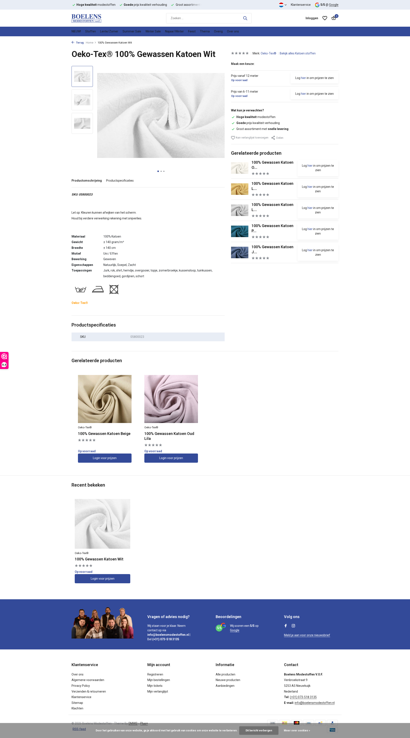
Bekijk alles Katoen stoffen (298, 53)
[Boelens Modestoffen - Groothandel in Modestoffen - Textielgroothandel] (93, 18)
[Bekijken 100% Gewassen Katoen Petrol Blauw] (240, 231)
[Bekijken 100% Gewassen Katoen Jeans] (239, 252)
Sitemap (77, 702)
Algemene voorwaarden (88, 680)
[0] (332, 18)
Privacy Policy (81, 685)
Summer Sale (132, 31)
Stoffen (90, 31)
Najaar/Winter (174, 31)
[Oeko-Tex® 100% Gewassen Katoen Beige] (105, 399)
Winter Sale (153, 31)
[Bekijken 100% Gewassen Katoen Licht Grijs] (239, 210)
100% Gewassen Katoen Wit (99, 559)
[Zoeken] (245, 18)
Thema (205, 31)
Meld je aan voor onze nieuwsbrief (307, 635)
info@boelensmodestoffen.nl (315, 702)
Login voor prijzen (105, 458)
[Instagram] (293, 626)
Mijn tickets (155, 685)
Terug (79, 42)
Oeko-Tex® (269, 53)
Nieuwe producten (228, 680)
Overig (218, 31)
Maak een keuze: (243, 64)
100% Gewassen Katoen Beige (104, 433)
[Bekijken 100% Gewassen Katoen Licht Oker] (239, 189)
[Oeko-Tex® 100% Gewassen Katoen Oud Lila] (171, 399)
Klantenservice (301, 4)
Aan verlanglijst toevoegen (251, 137)
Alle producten (225, 674)
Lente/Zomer (109, 31)
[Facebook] (285, 626)
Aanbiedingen (225, 685)
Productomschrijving (87, 180)
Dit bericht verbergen (259, 730)
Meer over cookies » (297, 730)
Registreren (155, 674)
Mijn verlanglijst (157, 691)
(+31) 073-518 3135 (303, 697)
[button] (158, 171)
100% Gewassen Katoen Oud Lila (169, 436)
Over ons (233, 31)
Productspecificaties (120, 180)
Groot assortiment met (262, 129)
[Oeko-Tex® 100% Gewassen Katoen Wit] (102, 524)
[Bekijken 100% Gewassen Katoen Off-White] (239, 168)
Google (333, 4)
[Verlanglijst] (324, 18)
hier (303, 78)
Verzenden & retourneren (89, 691)
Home (89, 42)
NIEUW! (76, 31)
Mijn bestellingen (158, 680)
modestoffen (255, 117)
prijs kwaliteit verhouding (258, 123)
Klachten (77, 708)
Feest (192, 31)
